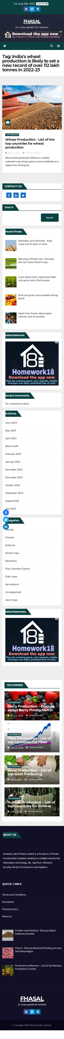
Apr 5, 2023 (14, 153)
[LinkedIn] (6, 527)
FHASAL (32, 21)
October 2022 (12, 485)
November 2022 (14, 477)
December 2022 (14, 469)
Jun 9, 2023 (16, 779)
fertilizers (10, 545)
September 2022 (14, 493)
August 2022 (12, 501)
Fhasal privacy (10, 909)
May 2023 (10, 430)
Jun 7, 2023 (16, 811)
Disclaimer (8, 902)
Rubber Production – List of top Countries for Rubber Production (31, 806)
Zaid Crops (11, 600)
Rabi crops (11, 576)
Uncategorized (13, 592)
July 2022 (10, 508)
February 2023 (13, 454)
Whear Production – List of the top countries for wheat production (29, 143)
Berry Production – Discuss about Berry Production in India (30, 710)
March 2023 (11, 446)
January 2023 (12, 462)
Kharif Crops (12, 553)
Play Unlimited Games (17, 568)
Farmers (9, 537)
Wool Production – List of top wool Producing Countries (29, 774)
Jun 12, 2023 (16, 747)
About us (7, 916)
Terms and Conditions (14, 894)
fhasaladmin (32, 153)
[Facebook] (6, 512)
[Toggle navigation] (58, 46)
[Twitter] (6, 520)
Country (9, 529)
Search (9, 207)
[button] (51, 46)
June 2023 (11, 423)
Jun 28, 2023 (16, 715)
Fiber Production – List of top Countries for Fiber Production (29, 742)
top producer (12, 134)
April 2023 (11, 438)
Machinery (11, 561)
